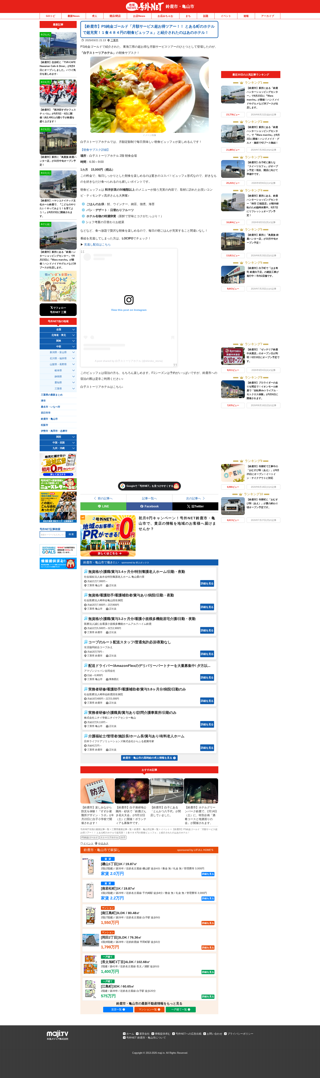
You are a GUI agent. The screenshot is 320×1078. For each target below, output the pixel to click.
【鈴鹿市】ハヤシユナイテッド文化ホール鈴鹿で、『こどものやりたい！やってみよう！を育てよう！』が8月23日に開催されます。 (58, 208)
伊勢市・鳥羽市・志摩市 (54, 431)
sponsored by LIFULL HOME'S (195, 849)
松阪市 (44, 425)
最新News (74, 15)
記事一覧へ (149, 498)
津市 (43, 400)
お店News (139, 15)
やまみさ (103, 843)
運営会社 (144, 1033)
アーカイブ (267, 15)
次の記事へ (193, 498)
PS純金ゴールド (89, 837)
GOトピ (50, 15)
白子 (123, 837)
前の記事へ (105, 498)
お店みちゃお (165, 15)
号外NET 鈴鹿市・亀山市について (146, 1037)
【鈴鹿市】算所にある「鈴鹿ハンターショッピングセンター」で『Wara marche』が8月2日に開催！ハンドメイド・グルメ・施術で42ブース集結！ (263, 135)
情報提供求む (162, 1033)
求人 (94, 15)
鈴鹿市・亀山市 (180, 6)
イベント (226, 15)
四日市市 (46, 413)
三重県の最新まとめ (52, 395)
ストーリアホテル (109, 837)
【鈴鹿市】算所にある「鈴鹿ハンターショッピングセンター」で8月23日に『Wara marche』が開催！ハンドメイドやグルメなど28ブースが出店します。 (58, 260)
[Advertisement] (250, 46)
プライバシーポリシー (240, 1033)
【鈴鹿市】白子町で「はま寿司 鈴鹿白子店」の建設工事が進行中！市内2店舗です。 (263, 272)
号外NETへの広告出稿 (188, 1033)
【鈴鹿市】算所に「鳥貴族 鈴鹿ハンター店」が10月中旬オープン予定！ (263, 238)
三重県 (114, 40)
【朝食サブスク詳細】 (95, 149)
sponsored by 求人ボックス (135, 562)
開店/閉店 (115, 15)
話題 (205, 15)
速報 (246, 15)
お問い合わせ (214, 1033)
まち (188, 15)
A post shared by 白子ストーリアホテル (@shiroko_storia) (129, 360)
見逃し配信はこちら (97, 244)
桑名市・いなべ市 (50, 407)
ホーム (130, 1033)
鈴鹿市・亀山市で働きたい (101, 562)
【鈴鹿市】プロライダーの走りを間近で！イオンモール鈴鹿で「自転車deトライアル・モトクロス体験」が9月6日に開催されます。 (262, 390)
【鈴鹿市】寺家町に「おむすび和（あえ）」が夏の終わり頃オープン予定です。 (262, 503)
